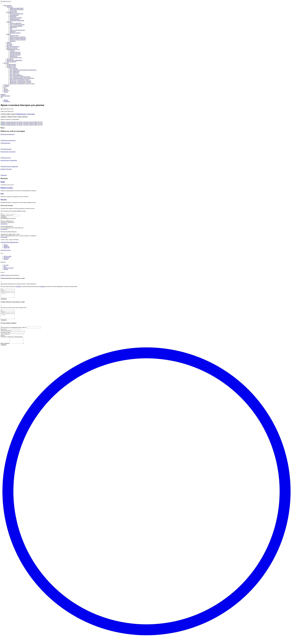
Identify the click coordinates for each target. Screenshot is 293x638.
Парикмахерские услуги (13, 49)
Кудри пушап (13, 11)
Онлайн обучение (11, 64)
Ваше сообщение (5, 343)
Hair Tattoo (9, 45)
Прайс (3, 182)
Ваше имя (3, 329)
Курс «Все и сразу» (15, 74)
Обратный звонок (5, 95)
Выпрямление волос (15, 54)
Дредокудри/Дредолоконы (16, 9)
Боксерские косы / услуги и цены (25, 114)
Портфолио (7, 85)
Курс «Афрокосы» (14, 72)
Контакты (6, 90)
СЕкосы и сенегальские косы (17, 30)
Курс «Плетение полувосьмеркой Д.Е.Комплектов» (23, 70)
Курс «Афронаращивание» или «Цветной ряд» (22, 78)
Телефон (3, 215)
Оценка (3, 335)
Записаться (4, 116)
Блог (5, 87)
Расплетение (10, 59)
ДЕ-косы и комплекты (15, 23)
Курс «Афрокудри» (15, 71)
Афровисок (13, 41)
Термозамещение (14, 15)
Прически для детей (12, 48)
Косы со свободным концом (17, 24)
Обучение (6, 63)
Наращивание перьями (16, 17)
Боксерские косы (14, 35)
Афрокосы (9, 21)
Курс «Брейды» (14, 68)
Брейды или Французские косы (18, 38)
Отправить (3, 298)
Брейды (9, 34)
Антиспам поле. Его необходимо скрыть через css (13, 327)
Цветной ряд (13, 16)
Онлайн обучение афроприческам (9, 242)
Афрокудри (10, 6)
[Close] (1, 281)
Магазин (3, 199)
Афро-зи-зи (13, 31)
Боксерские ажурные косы (7, 134)
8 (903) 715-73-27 (6, 1)
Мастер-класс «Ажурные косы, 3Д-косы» (20, 82)
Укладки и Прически (15, 53)
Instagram (42, 286)
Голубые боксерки (5, 143)
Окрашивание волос (15, 52)
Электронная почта (6, 330)
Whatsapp (3, 94)
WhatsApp (18, 286)
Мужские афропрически (13, 46)
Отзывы (6, 89)
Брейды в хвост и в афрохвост (17, 37)
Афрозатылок (13, 27)
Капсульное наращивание (16, 13)
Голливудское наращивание (17, 20)
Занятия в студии (11, 67)
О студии (6, 86)
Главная (6, 100)
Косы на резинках (11, 61)
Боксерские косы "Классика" (8, 151)
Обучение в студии (6, 250)
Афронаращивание (15, 19)
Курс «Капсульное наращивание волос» (20, 76)
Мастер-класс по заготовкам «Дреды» (19, 79)
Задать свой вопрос (22, 116)
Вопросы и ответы (12, 116)
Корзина (6, 91)
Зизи (11, 28)
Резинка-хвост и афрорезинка (14, 60)
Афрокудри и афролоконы (16, 8)
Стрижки (12, 50)
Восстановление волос (16, 57)
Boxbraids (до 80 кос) (15, 32)
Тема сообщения (5, 334)
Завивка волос (13, 56)
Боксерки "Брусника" (6, 169)
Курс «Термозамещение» (16, 75)
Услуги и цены (7, 5)
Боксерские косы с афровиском (9, 160)
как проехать (4, 223)
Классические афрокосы (16, 26)
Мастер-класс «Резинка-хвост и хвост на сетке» (22, 83)
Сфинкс (9, 42)
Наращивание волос (12, 12)
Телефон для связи (5, 332)
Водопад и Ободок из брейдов (18, 39)
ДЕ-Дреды (9, 43)
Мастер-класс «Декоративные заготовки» (20, 80)
